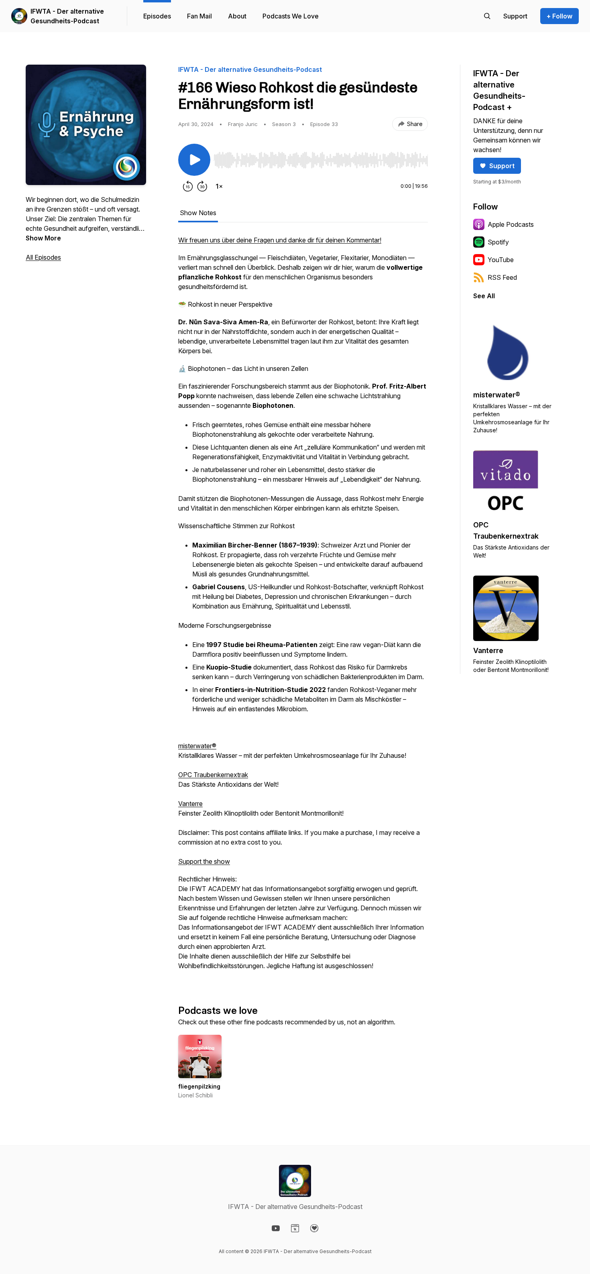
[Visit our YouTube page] (276, 1228)
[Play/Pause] (194, 160)
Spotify (498, 242)
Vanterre (190, 804)
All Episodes (43, 257)
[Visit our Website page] (295, 1228)
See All (484, 296)
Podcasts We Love (290, 16)
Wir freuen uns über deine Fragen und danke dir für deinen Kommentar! (279, 240)
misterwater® (197, 746)
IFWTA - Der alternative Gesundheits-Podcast (67, 16)
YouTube (501, 260)
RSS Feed (502, 277)
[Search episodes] (487, 16)
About (237, 16)
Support (502, 166)
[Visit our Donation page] (314, 1228)
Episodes (157, 16)
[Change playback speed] (219, 186)
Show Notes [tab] (198, 213)
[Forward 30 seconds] (202, 186)
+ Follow (559, 16)
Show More (43, 238)
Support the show (204, 861)
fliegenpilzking (199, 1086)
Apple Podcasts (511, 224)
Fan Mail (199, 16)
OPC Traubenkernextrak (213, 775)
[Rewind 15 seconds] (187, 186)
